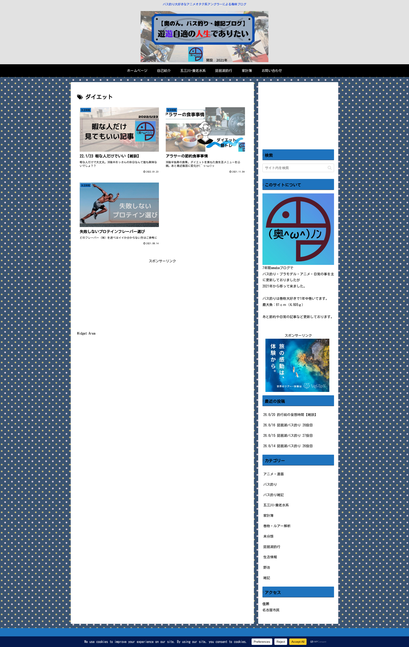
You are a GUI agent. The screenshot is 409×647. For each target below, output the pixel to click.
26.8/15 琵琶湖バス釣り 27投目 (288, 435)
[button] (329, 167)
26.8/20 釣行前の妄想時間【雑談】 (290, 414)
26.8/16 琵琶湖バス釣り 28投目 (288, 425)
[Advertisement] (162, 294)
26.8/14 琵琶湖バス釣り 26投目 (288, 446)
